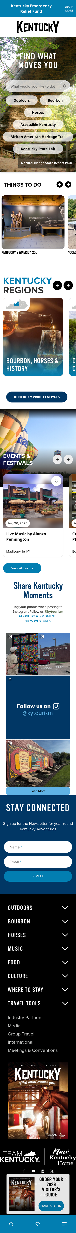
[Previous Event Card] (57, 459)
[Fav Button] (56, 481)
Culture (18, 976)
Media (14, 1025)
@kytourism (53, 611)
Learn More (69, 8)
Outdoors (20, 908)
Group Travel (21, 1033)
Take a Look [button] (51, 1206)
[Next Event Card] (68, 459)
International (20, 1042)
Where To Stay (26, 990)
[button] (11, 1224)
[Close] (66, 1178)
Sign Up (38, 876)
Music (15, 949)
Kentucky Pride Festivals (37, 397)
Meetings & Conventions (33, 1050)
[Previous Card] (60, 185)
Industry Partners (25, 1017)
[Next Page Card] (68, 285)
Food (14, 962)
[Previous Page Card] (57, 285)
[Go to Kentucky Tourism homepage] (38, 27)
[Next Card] (68, 185)
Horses (17, 935)
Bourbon (19, 921)
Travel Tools (24, 1003)
